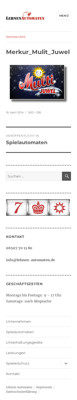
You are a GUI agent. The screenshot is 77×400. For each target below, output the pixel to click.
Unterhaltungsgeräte (24, 342)
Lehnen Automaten (19, 387)
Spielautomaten (20, 332)
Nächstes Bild (15, 36)
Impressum (44, 387)
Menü (64, 15)
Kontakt (13, 374)
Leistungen (16, 353)
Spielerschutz (17, 363)
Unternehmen (18, 321)
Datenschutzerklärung (21, 392)
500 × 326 (34, 112)
